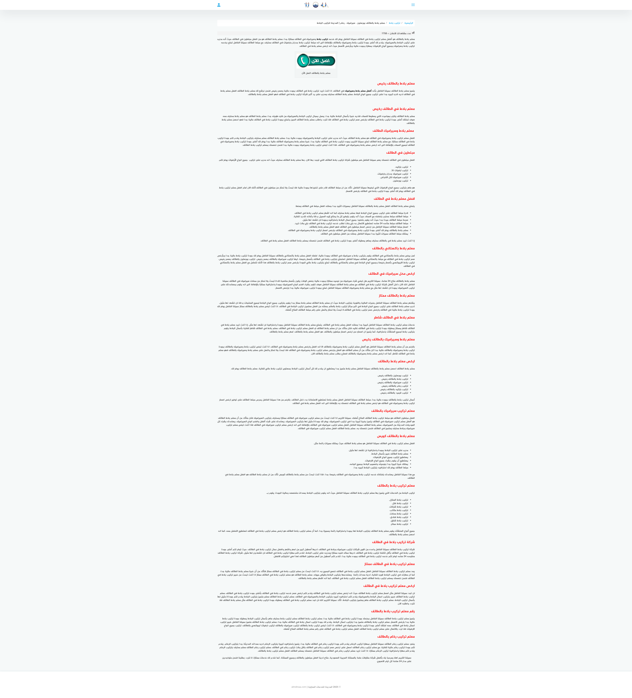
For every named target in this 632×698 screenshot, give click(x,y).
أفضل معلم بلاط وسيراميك (358, 91)
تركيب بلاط (322, 39)
